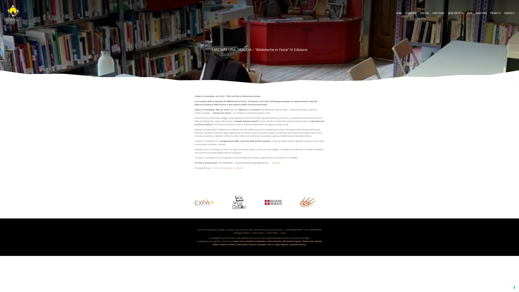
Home (399, 13)
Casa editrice (456, 13)
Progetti (495, 13)
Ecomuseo (411, 13)
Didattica (481, 13)
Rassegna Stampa (242, 233)
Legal (282, 233)
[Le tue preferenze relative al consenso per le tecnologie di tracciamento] (514, 287)
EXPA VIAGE (439, 13)
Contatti (509, 13)
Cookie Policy (272, 233)
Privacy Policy (258, 233)
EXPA (469, 13)
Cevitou (424, 13)
